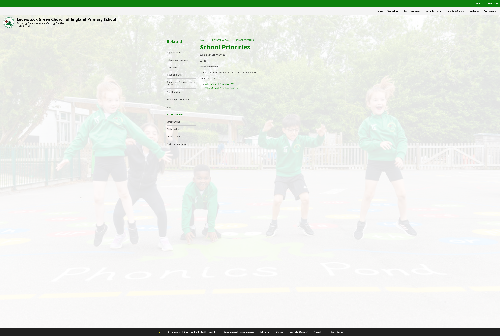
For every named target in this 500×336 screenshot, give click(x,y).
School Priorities (245, 40)
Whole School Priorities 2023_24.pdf (223, 84)
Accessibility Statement (298, 332)
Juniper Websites (246, 332)
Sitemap (279, 332)
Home (202, 40)
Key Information (220, 40)
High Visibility (265, 332)
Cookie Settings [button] (337, 332)
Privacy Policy (319, 332)
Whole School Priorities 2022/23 (221, 87)
